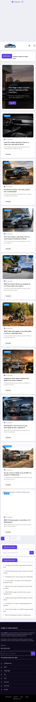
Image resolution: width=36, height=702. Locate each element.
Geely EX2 (7, 115)
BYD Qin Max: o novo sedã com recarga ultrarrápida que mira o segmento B (15, 426)
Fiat (5, 674)
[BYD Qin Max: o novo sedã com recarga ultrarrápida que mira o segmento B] (18, 408)
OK (31, 552)
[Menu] (29, 45)
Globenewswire (8, 663)
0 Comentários (9, 139)
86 (13, 538)
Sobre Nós (6, 685)
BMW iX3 (7, 257)
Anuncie (27, 696)
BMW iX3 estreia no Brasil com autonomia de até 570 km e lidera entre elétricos (17, 285)
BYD (5, 667)
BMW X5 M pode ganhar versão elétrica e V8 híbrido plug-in (17, 521)
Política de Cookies (17, 698)
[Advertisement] (18, 23)
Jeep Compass (7, 210)
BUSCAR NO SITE (5, 648)
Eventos (6, 304)
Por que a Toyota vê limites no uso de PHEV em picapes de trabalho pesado (17, 474)
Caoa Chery (11, 85)
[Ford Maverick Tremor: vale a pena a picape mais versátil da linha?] (18, 172)
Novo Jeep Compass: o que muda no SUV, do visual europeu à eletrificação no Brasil (17, 238)
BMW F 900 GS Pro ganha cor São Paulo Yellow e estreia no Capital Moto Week (18, 332)
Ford (5, 678)
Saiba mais (3, 645)
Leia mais (12, 102)
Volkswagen (7, 670)
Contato (6, 689)
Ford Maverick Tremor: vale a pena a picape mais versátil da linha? (17, 190)
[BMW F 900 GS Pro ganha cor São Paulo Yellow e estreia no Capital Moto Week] (18, 314)
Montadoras (7, 351)
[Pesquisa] (34, 45)
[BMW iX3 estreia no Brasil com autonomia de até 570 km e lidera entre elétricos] (18, 267)
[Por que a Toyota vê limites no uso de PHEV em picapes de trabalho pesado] (18, 455)
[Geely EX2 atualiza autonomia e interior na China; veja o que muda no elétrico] (18, 125)
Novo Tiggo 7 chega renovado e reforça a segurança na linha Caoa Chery (19, 90)
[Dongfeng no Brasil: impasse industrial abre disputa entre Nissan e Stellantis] (18, 361)
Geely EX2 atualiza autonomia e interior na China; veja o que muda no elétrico (16, 143)
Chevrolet (6, 682)
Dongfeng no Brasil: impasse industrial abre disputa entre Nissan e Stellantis (16, 379)
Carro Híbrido (8, 446)
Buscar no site (9, 547)
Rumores (6, 493)
